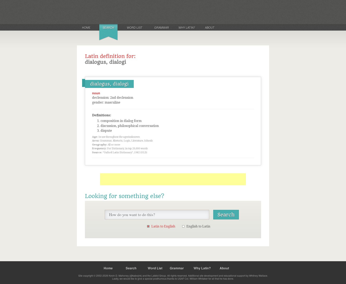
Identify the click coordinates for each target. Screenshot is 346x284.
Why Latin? (187, 28)
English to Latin (198, 226)
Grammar (161, 28)
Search (108, 28)
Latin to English (163, 226)
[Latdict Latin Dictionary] (129, 12)
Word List (135, 28)
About (210, 28)
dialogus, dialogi (109, 84)
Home (86, 28)
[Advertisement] (173, 179)
